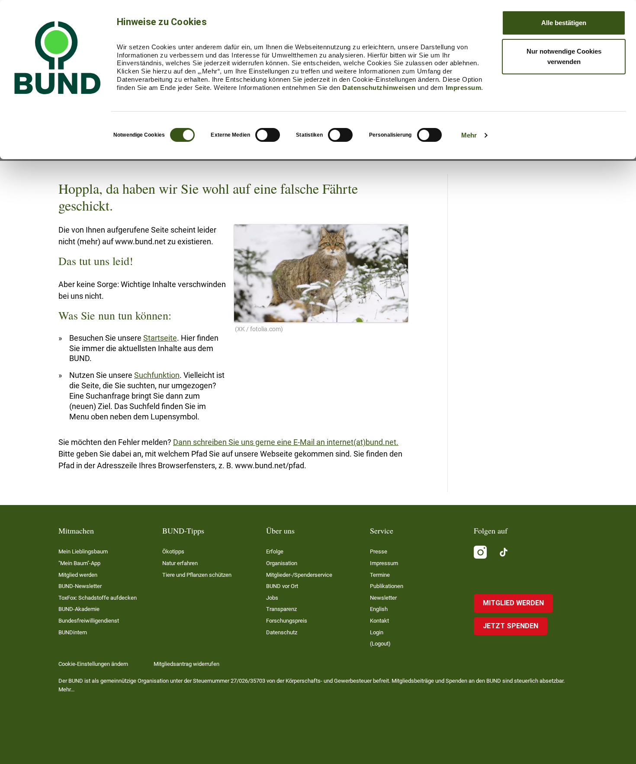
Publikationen (386, 586)
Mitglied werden (77, 575)
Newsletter (383, 598)
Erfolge (274, 551)
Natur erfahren (180, 563)
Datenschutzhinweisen (378, 87)
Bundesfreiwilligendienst (88, 620)
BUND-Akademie (79, 609)
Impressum (464, 87)
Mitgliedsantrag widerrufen (186, 664)
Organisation (281, 563)
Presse (378, 551)
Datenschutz (281, 632)
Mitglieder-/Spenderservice (299, 575)
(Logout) (380, 643)
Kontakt (379, 620)
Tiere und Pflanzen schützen (196, 575)
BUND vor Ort (282, 586)
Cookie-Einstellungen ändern (93, 664)
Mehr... (66, 689)
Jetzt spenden (510, 626)
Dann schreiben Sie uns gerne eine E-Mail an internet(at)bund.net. (285, 442)
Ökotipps (173, 551)
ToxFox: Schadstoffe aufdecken (97, 598)
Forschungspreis (286, 620)
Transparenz (281, 609)
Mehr (469, 135)
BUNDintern (72, 632)
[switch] (267, 135)
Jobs (272, 598)
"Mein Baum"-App (79, 563)
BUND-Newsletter (80, 586)
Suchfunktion (157, 375)
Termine (380, 575)
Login (376, 632)
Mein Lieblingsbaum (83, 551)
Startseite (160, 337)
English (379, 609)
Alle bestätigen (563, 22)
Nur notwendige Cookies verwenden (564, 56)
